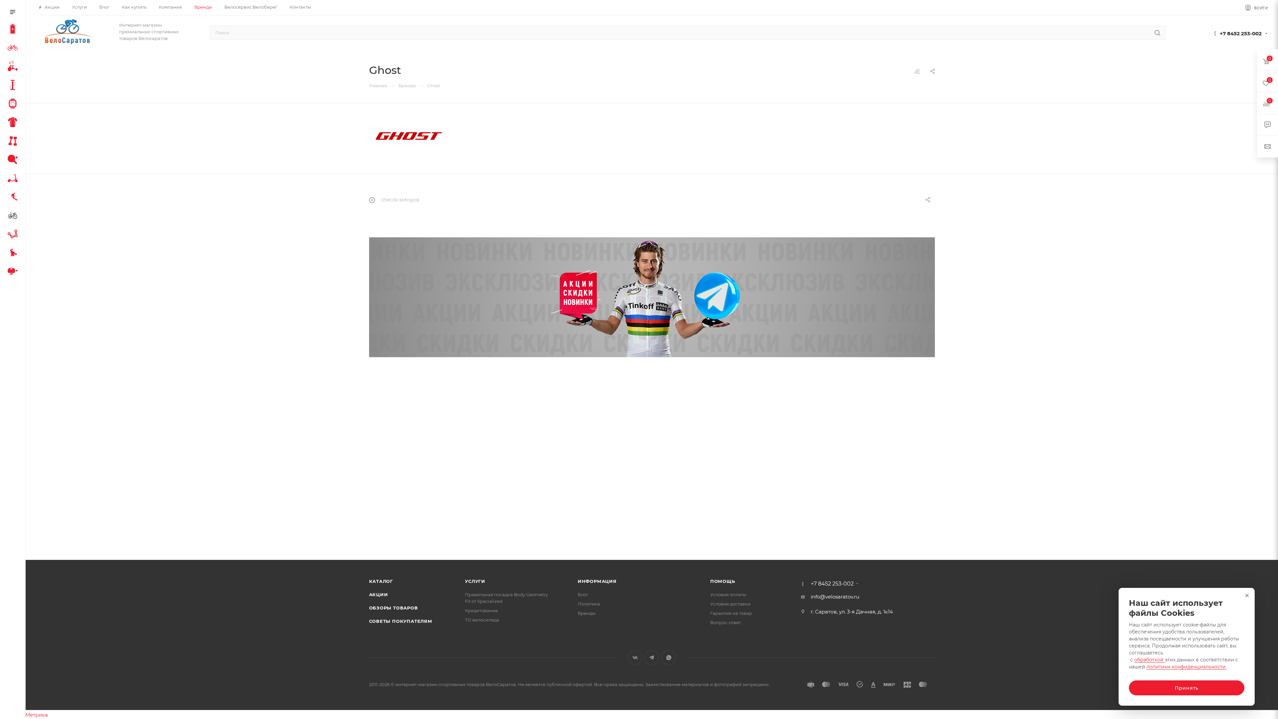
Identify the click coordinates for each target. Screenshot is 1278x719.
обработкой (1149, 660)
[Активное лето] (14, 160)
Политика (589, 603)
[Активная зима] (14, 197)
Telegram (652, 657)
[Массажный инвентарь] (14, 253)
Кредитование (481, 610)
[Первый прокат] (14, 216)
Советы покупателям (400, 621)
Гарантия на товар (731, 613)
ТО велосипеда (482, 619)
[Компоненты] (14, 235)
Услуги (475, 581)
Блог (583, 594)
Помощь (722, 581)
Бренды (586, 613)
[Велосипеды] (14, 48)
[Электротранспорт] (14, 30)
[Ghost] (409, 136)
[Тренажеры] (14, 141)
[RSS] (917, 71)
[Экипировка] (14, 123)
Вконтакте (635, 657)
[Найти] (1157, 33)
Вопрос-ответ (725, 622)
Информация (597, 581)
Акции (378, 594)
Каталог (381, 581)
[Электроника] (14, 104)
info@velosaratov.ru (835, 597)
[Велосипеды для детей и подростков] (14, 67)
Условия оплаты (728, 594)
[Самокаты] (14, 179)
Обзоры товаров (393, 607)
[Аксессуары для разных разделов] (14, 272)
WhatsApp (669, 657)
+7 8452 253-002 (1241, 33)
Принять (1187, 688)
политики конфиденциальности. (1187, 667)
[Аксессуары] (14, 86)
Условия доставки (730, 603)
